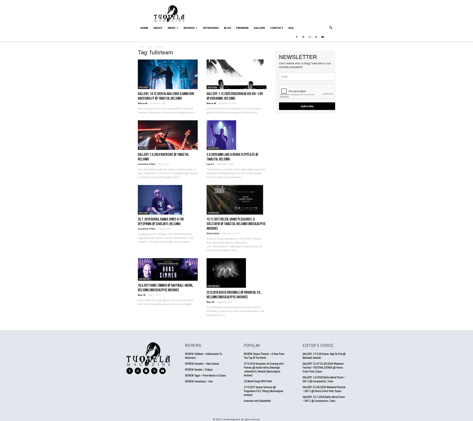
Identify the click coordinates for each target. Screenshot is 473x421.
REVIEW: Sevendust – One (199, 381)
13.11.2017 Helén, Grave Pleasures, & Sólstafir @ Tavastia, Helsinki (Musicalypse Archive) (236, 224)
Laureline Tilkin (146, 164)
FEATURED (143, 87)
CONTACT (276, 28)
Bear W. (142, 294)
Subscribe (307, 106)
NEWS (171, 28)
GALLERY (259, 28)
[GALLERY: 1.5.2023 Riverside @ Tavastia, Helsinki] (168, 135)
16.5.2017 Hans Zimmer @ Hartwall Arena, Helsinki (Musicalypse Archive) (165, 287)
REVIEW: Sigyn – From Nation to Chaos (205, 375)
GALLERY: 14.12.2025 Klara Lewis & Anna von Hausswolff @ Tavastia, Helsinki (166, 96)
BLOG (227, 28)
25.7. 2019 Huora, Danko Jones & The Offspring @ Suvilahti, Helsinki (161, 221)
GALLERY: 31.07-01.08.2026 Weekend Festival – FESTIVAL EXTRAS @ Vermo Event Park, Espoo (323, 367)
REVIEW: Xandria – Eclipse (199, 369)
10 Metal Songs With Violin (258, 381)
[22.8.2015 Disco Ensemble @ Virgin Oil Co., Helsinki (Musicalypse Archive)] (236, 273)
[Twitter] (316, 36)
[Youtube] (322, 36)
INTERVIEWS (211, 28)
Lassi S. (211, 164)
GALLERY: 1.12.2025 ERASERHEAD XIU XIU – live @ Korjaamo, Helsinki (235, 96)
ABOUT (158, 28)
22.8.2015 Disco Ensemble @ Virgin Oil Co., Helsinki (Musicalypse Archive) (234, 294)
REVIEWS (189, 28)
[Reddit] (309, 36)
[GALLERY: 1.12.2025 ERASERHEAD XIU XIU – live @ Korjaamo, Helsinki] (236, 74)
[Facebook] (297, 36)
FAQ (291, 28)
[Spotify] (146, 371)
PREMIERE (242, 28)
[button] (330, 28)
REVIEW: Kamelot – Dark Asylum (202, 363)
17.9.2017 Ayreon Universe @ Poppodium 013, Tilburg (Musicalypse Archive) (263, 391)
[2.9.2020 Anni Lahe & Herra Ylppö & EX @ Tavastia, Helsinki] (236, 135)
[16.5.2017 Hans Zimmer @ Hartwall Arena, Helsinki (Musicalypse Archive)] (168, 269)
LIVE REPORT (213, 148)
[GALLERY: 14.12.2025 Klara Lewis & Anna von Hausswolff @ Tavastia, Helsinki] (168, 74)
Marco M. (143, 103)
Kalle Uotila (213, 233)
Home (144, 28)
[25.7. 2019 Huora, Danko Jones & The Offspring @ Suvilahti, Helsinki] (168, 200)
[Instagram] (303, 36)
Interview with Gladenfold (257, 401)
